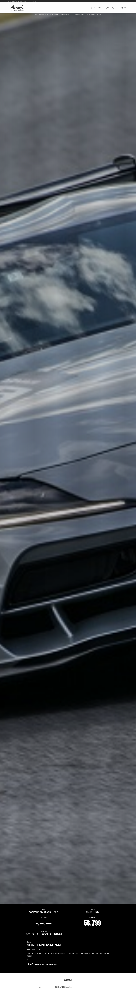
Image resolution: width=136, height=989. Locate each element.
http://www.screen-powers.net (42, 964)
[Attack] (16, 8)
